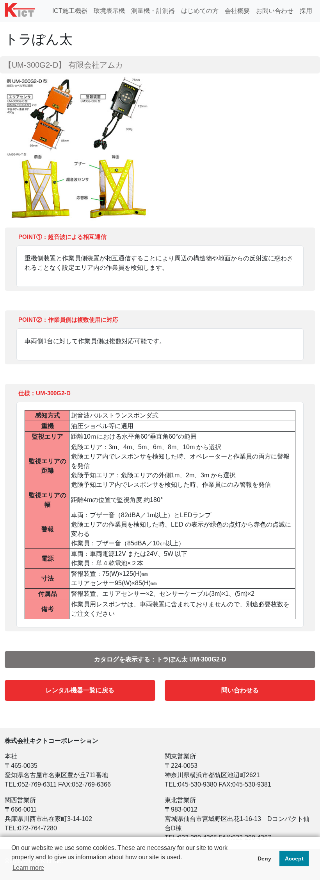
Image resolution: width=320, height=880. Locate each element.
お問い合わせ (274, 10)
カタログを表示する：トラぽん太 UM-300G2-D (160, 659)
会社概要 (237, 10)
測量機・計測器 (153, 10)
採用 (306, 10)
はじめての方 (200, 10)
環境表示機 (109, 10)
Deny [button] (264, 858)
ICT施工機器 (69, 10)
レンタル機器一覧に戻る (80, 690)
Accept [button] (294, 858)
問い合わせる (240, 690)
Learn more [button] (28, 867)
